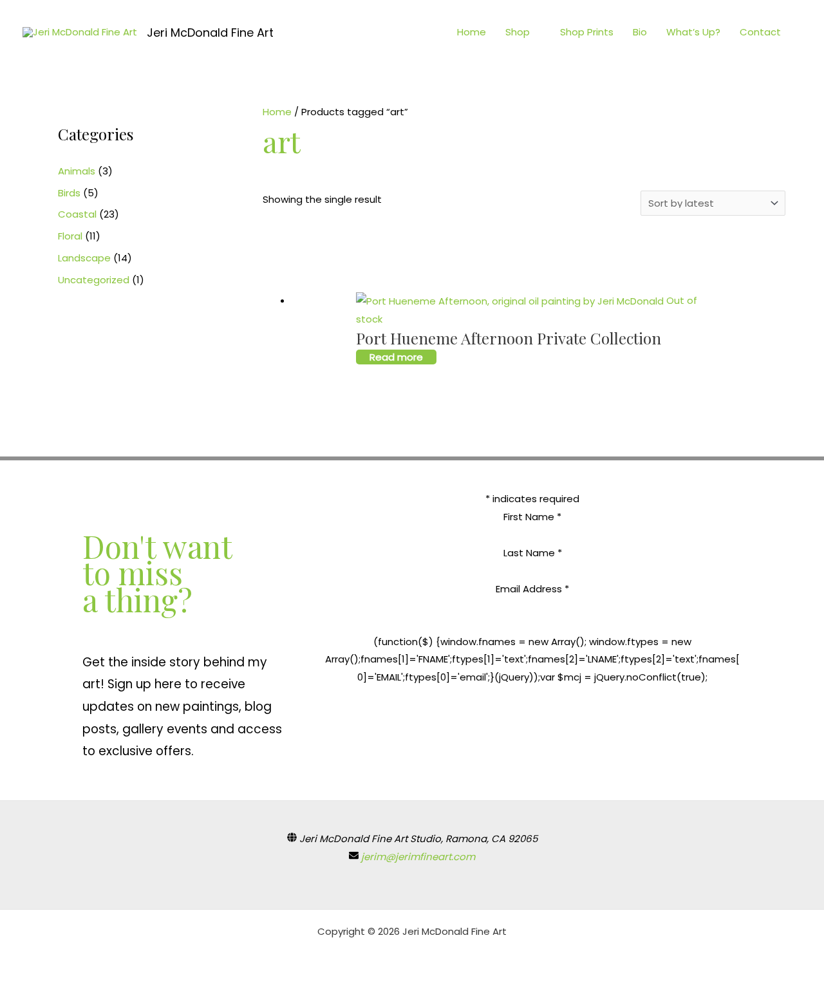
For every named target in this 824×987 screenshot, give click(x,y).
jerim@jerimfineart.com (418, 856)
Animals (76, 171)
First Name (532, 516)
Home (471, 32)
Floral (70, 236)
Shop (517, 32)
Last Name (532, 552)
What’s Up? (693, 32)
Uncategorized (93, 280)
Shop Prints (586, 32)
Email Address (532, 589)
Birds (69, 193)
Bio (640, 32)
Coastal (77, 214)
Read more (396, 357)
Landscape (84, 258)
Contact (760, 32)
